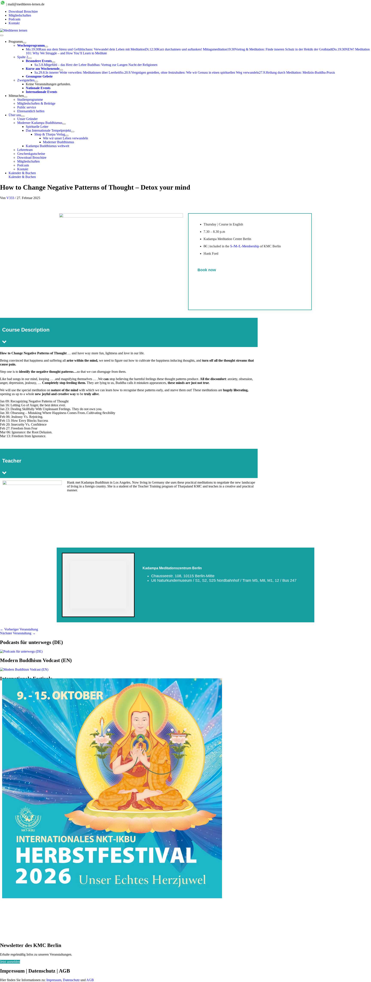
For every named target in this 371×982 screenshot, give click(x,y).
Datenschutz (71, 980)
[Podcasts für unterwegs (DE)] (21, 651)
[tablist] (255, 896)
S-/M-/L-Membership (244, 246)
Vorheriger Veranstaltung (19, 629)
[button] (190, 173)
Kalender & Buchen (22, 177)
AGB (90, 980)
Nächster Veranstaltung (18, 633)
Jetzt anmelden (10, 962)
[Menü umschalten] (24, 42)
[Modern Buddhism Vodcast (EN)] (24, 669)
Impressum (53, 980)
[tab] (253, 896)
